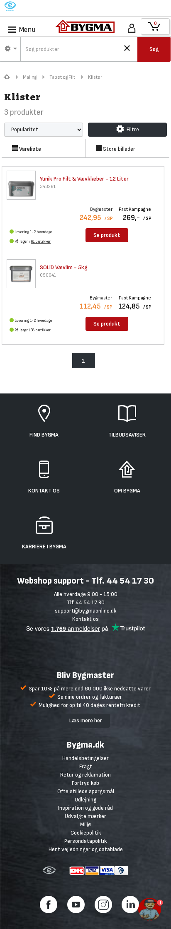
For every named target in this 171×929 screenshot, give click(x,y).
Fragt (85, 766)
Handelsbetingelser (85, 758)
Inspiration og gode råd (85, 807)
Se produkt (106, 235)
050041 (48, 275)
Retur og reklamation (85, 774)
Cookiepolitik (86, 832)
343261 (48, 186)
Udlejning (85, 799)
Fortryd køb (85, 783)
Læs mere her (85, 720)
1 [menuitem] (83, 360)
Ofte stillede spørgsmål (85, 791)
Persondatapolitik (85, 841)
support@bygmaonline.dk (85, 610)
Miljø (85, 824)
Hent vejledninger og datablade (86, 849)
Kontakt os (85, 619)
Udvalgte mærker (85, 816)
